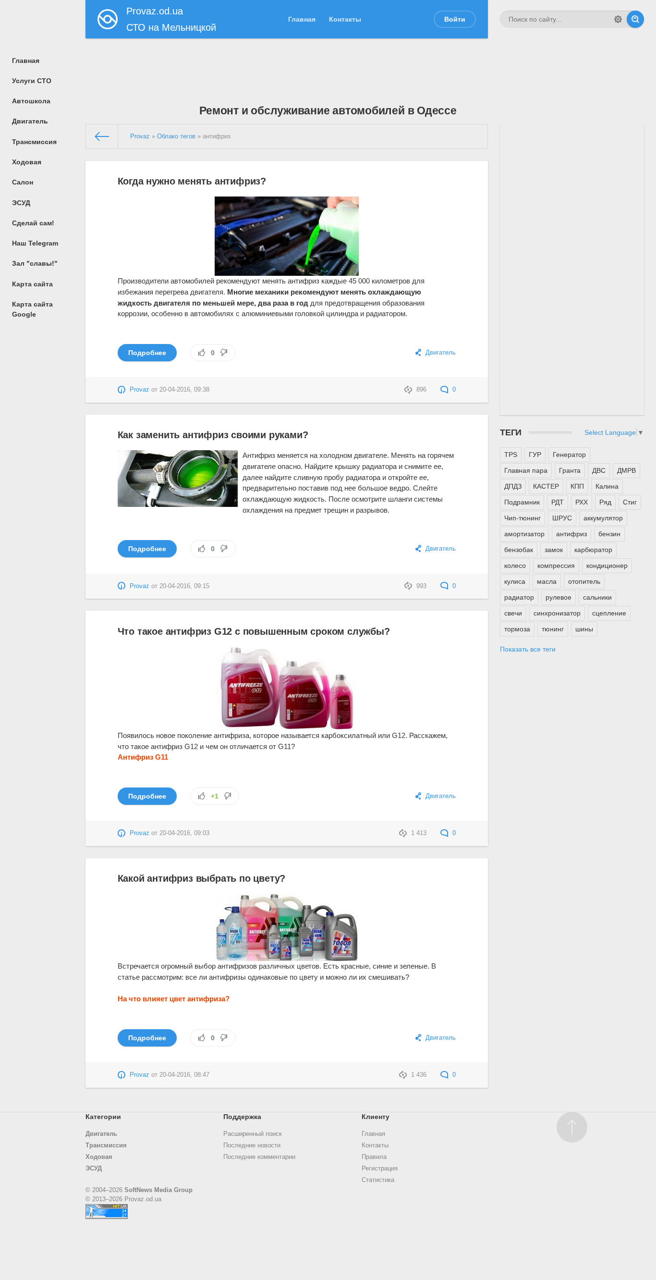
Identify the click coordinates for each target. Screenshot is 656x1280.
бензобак (518, 550)
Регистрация (380, 1168)
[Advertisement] (328, 64)
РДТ (557, 502)
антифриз (571, 534)
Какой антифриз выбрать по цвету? (202, 878)
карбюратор (593, 550)
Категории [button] (103, 1116)
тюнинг (553, 629)
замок (554, 550)
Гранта (570, 470)
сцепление (609, 613)
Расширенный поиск (252, 1134)
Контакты (375, 1145)
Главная (373, 1134)
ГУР (535, 454)
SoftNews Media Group (158, 1190)
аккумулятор (603, 518)
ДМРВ (626, 470)
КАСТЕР (546, 486)
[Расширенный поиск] (618, 19)
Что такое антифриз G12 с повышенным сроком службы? (254, 631)
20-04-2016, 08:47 (184, 1074)
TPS (510, 454)
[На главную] (102, 136)
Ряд (605, 502)
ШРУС (562, 518)
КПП (577, 486)
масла (547, 581)
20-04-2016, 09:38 (184, 389)
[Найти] (635, 19)
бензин (609, 534)
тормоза (517, 629)
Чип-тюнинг (522, 518)
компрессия (556, 565)
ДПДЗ (513, 486)
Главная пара (525, 470)
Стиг (630, 502)
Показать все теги (528, 649)
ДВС (599, 470)
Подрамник (522, 502)
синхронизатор (557, 613)
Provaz (139, 389)
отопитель (584, 581)
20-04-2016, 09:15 (184, 586)
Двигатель (440, 352)
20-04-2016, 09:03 (184, 833)
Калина (607, 486)
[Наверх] (572, 1127)
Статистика (378, 1180)
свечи (513, 613)
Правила (374, 1157)
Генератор (569, 454)
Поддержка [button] (242, 1116)
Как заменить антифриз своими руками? (213, 435)
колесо (515, 565)
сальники (597, 597)
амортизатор (524, 534)
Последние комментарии (259, 1157)
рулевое (558, 597)
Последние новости (251, 1145)
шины (584, 629)
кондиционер (607, 565)
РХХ (581, 502)
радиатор (519, 597)
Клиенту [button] (375, 1116)
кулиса (514, 581)
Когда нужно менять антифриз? (192, 181)
